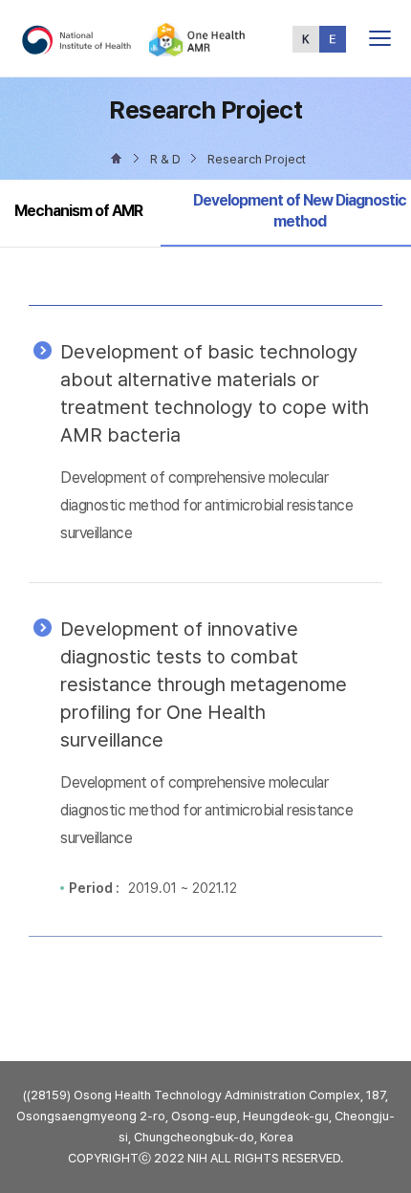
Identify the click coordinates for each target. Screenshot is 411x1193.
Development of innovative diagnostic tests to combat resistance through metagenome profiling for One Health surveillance (203, 684)
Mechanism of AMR (78, 211)
